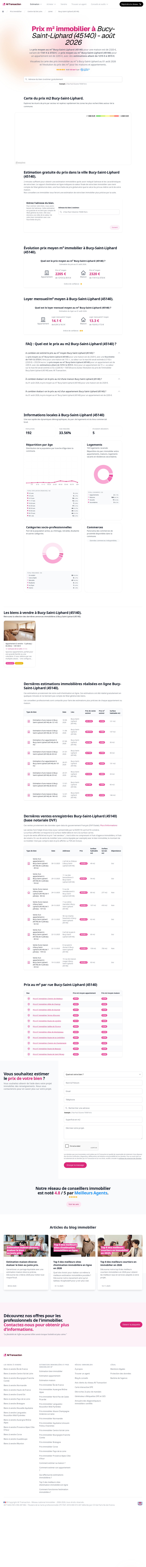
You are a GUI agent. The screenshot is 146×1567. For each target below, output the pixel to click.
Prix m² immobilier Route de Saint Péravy (48, 1054)
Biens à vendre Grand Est (14, 1394)
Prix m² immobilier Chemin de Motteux (48, 999)
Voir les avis (74, 1204)
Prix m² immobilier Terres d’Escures (46, 1015)
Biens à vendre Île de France (16, 1369)
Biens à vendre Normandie (15, 1385)
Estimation (34, 4)
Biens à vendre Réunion (14, 1443)
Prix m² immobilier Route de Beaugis (47, 1049)
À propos (79, 1369)
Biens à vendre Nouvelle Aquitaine (18, 1408)
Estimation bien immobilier (51, 1371)
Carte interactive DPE (84, 1387)
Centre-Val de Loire (35, 11)
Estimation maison (47, 1380)
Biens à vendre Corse (13, 1434)
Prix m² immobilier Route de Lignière (47, 1021)
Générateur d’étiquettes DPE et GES (90, 1396)
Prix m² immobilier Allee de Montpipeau (48, 1032)
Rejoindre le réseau (129, 4)
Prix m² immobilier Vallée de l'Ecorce (47, 1026)
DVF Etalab (94, 825)
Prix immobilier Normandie (51, 1418)
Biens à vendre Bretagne (14, 1403)
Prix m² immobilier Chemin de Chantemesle (49, 1043)
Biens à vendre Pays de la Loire (17, 1399)
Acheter (50, 4)
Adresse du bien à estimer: (68, 208)
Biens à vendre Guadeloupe (15, 1439)
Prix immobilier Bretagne (50, 1442)
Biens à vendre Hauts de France (17, 1390)
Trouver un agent (79, 4)
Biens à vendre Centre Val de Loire (18, 1373)
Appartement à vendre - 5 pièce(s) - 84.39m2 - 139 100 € (19, 645)
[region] (73, 139)
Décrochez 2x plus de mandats (88, 1391)
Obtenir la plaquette (131, 1324)
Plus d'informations (108, 825)
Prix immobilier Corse (48, 1446)
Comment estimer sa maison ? (52, 1463)
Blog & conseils (81, 1378)
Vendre (64, 4)
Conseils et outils (98, 4)
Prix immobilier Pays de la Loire (52, 1451)
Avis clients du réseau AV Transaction (91, 1382)
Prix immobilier (16, 11)
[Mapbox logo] (20, 162)
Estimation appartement (49, 1376)
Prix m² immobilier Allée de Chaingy (46, 1004)
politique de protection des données (130, 1158)
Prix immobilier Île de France (51, 1385)
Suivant (115, 227)
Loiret (50, 11)
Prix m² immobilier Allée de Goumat (46, 1010)
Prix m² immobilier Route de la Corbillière (49, 1037)
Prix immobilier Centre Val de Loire (54, 1430)
